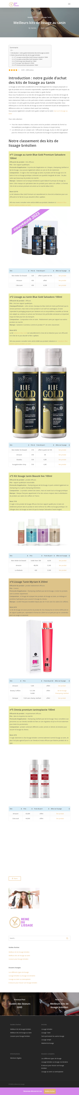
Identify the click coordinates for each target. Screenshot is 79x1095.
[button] (69, 4)
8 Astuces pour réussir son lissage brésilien (23, 983)
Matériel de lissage (47, 1043)
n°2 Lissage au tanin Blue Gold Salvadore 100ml (28, 59)
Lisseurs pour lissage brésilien (18, 959)
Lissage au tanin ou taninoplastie (20, 979)
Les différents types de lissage (19, 972)
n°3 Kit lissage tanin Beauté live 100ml (25, 61)
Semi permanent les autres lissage (52, 1036)
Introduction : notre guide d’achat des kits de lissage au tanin (30, 53)
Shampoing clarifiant (62, 693)
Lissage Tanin (46, 17)
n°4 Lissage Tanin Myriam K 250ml (24, 63)
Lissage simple (46, 1040)
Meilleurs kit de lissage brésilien (19, 952)
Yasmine (33, 28)
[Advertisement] (39, 846)
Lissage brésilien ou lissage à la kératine (22, 976)
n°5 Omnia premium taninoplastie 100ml (26, 65)
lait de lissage (62, 691)
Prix (32, 271)
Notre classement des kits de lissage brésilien (25, 55)
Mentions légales (15, 1058)
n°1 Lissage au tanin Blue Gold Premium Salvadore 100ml (31, 57)
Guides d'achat (33, 17)
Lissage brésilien (46, 1029)
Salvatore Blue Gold (20, 333)
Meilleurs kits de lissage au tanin (19, 956)
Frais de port (41, 271)
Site (11, 271)
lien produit (62, 276)
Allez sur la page (61, 271)
